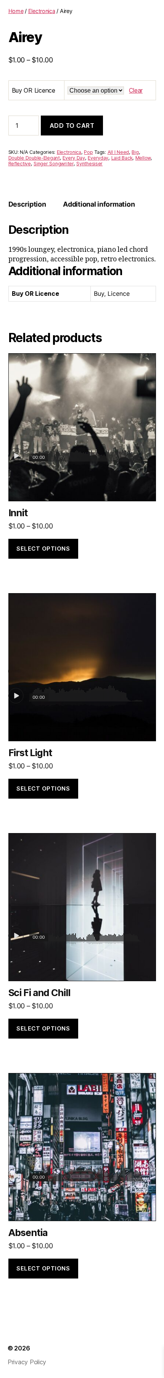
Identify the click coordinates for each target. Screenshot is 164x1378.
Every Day (74, 158)
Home (16, 11)
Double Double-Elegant (34, 158)
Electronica (41, 11)
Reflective (19, 163)
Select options (43, 548)
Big (135, 152)
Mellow (143, 158)
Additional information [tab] (99, 204)
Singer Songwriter (53, 163)
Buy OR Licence (33, 90)
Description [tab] (27, 204)
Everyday (98, 158)
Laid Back (122, 158)
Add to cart (72, 125)
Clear (136, 90)
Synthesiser (89, 163)
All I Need (118, 152)
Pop (88, 152)
